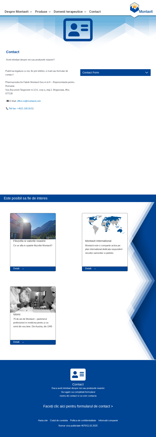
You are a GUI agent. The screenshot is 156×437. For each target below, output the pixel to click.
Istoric (17, 314)
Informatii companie (108, 420)
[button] (30, 11)
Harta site (43, 420)
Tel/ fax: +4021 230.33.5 (20, 108)
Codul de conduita (59, 420)
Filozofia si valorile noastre (29, 240)
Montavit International (98, 240)
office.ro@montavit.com (29, 101)
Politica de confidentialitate (83, 420)
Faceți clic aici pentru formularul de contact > (78, 406)
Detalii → (18, 268)
